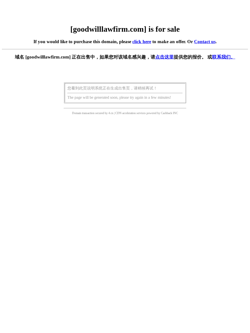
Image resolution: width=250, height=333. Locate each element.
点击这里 (164, 56)
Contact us (205, 41)
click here (141, 41)
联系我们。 (223, 56)
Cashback (166, 113)
